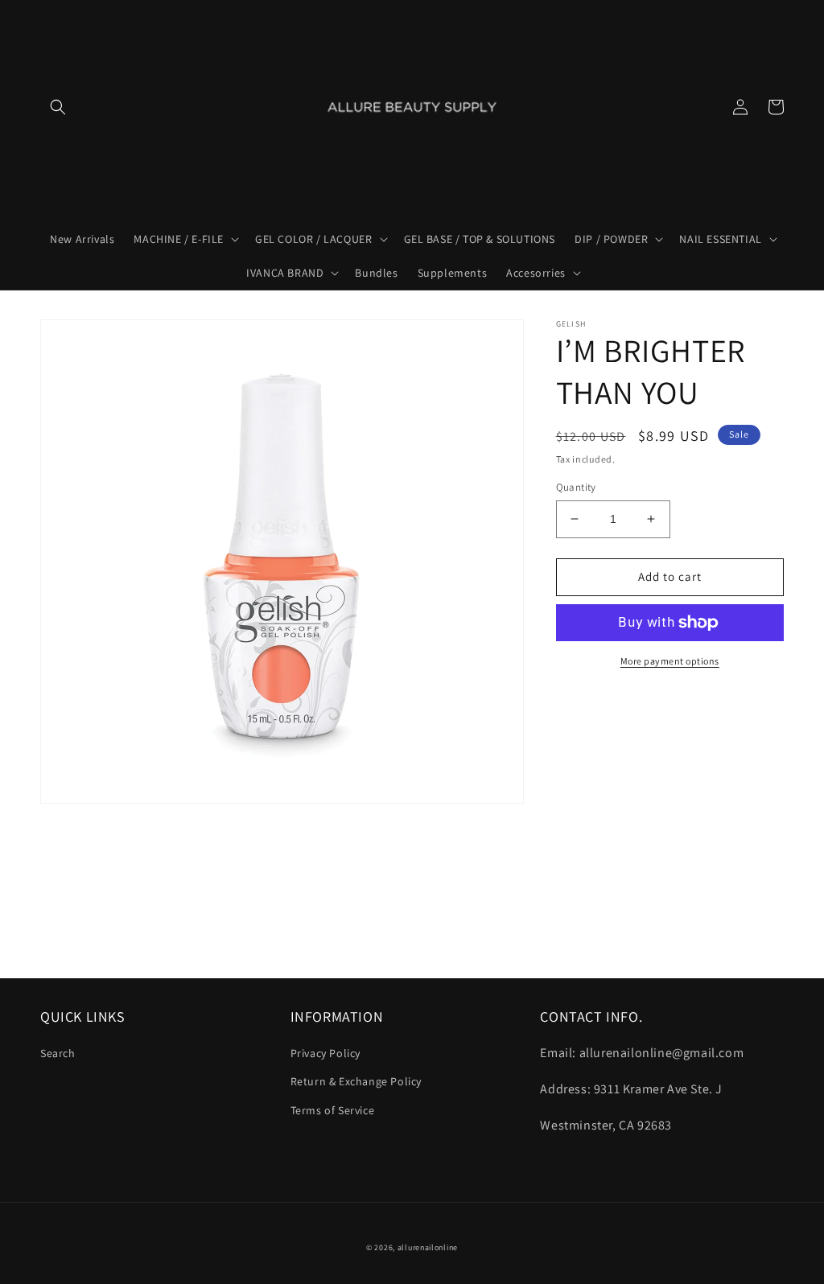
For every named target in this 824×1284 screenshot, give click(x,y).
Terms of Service (332, 1110)
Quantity (576, 487)
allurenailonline (428, 1247)
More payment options (669, 661)
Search (58, 1053)
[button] (58, 107)
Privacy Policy (325, 1053)
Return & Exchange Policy (356, 1081)
